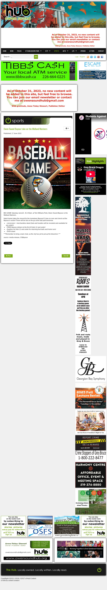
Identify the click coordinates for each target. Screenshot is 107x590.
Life (73, 51)
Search (7, 57)
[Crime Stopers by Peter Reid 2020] (90, 448)
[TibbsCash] (39, 71)
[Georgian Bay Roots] (83, 315)
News (11, 51)
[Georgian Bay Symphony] (90, 369)
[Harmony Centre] (90, 475)
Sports (56, 51)
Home (4, 51)
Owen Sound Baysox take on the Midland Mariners (25, 129)
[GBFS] (83, 236)
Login (77, 57)
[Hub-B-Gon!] (39, 98)
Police (19, 51)
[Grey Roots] (90, 396)
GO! (36, 57)
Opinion (83, 51)
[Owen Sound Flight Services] (40, 526)
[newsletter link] (13, 526)
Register (82, 57)
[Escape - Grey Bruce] (92, 66)
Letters (91, 51)
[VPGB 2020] (80, 549)
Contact (101, 51)
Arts (64, 51)
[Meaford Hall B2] (92, 75)
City (46, 51)
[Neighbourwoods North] (90, 502)
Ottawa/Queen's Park (32, 51)
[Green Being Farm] (66, 526)
